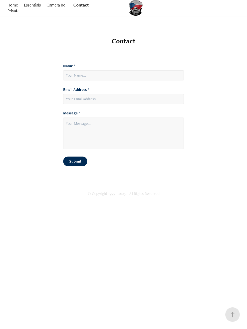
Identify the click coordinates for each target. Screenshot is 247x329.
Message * (71, 113)
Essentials (32, 5)
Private (13, 10)
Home (12, 5)
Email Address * (76, 90)
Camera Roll (57, 5)
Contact (81, 5)
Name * (69, 66)
